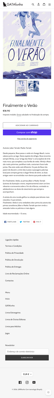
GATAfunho (10, 305)
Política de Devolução (14, 260)
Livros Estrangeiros (12, 312)
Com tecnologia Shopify (34, 389)
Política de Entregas (13, 267)
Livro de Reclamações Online (17, 273)
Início (7, 299)
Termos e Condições (13, 246)
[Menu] (49, 4)
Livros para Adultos (13, 326)
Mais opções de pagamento (27, 139)
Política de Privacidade (14, 253)
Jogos (7, 333)
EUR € (26, 374)
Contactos (9, 280)
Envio (19, 114)
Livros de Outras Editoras (15, 319)
